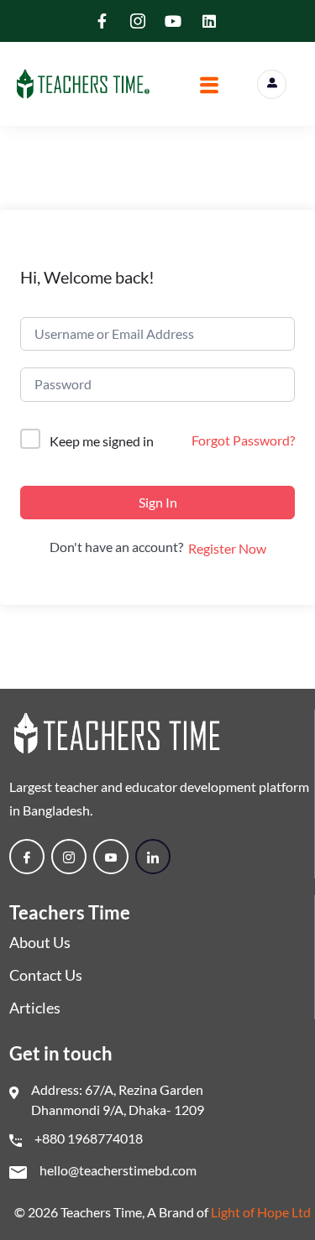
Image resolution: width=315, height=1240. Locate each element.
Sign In (158, 502)
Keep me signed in (102, 441)
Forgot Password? (243, 440)
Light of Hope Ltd (261, 1212)
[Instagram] (69, 856)
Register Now (227, 548)
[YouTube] (111, 856)
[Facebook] (27, 856)
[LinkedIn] (153, 856)
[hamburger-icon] (209, 87)
